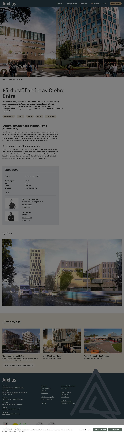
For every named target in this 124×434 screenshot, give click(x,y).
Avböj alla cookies (100, 429)
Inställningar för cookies (85, 429)
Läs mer (22, 431)
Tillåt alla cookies (115, 429)
